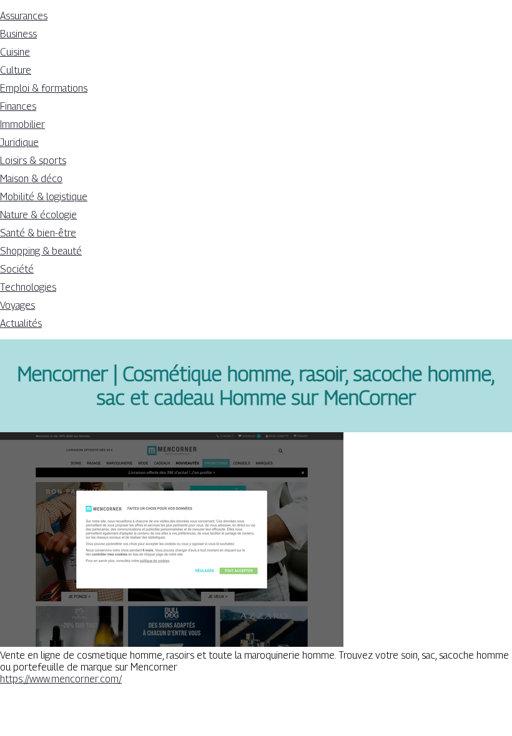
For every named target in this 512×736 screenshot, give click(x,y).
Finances (18, 106)
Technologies (28, 287)
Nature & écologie (38, 215)
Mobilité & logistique (43, 197)
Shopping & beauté (41, 251)
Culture (15, 70)
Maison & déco (31, 179)
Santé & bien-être (38, 233)
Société (17, 269)
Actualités (21, 323)
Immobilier (22, 124)
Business (18, 34)
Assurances (23, 16)
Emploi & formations (43, 88)
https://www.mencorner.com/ (61, 679)
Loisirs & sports (33, 161)
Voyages (17, 305)
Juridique (19, 142)
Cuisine (15, 52)
